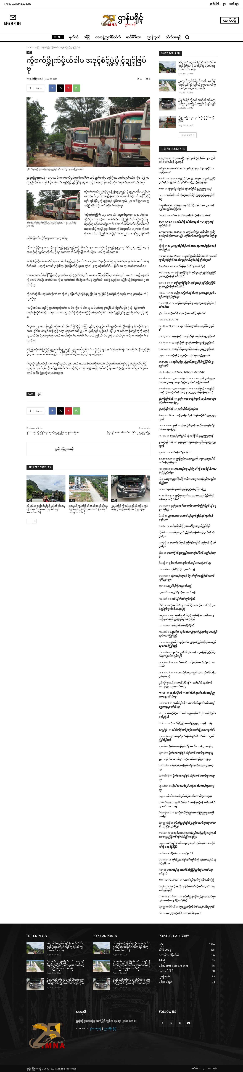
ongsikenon (165, 205)
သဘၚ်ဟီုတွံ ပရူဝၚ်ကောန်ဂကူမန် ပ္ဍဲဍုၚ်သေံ (193, 342)
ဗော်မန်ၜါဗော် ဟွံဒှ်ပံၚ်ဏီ (183, 598)
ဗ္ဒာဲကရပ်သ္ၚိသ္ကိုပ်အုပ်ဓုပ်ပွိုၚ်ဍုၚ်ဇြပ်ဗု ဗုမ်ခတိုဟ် (53, 432)
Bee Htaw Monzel (168, 879)
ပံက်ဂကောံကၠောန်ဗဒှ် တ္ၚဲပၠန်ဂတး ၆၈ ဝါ (191, 215)
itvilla (162, 692)
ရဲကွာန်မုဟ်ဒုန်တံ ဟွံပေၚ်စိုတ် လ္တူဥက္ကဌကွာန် (189, 188)
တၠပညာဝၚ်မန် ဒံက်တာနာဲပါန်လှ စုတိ (196, 906)
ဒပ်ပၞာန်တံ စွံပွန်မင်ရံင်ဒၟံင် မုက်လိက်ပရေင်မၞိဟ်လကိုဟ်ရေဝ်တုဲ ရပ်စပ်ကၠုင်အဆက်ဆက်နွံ (46, 509)
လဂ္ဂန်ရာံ (163, 729)
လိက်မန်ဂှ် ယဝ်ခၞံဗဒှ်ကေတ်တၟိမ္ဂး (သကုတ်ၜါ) (193, 729)
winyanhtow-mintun (170, 168)
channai (163, 361)
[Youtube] (188, 1023)
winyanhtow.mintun (170, 231)
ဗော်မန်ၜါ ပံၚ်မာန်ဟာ (188, 408)
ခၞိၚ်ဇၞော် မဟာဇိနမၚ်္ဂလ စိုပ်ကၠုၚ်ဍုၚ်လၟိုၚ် (128, 432)
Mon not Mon (166, 415)
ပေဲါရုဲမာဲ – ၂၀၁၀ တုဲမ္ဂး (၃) (180, 853)
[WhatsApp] (76, 88)
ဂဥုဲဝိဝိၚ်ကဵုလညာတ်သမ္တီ (182, 569)
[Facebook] (52, 88)
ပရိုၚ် (37, 47)
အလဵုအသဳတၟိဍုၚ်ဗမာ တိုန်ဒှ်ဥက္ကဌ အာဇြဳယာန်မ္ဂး (190, 723)
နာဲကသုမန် (95, 1028)
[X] (60, 88)
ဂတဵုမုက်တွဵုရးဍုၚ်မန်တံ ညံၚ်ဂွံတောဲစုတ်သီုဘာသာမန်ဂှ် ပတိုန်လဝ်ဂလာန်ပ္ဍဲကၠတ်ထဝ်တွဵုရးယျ (187, 235)
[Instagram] (171, 1023)
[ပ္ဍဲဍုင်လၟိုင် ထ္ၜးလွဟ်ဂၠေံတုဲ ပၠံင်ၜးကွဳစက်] (167, 122)
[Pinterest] (68, 88)
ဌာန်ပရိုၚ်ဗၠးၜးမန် (36, 78)
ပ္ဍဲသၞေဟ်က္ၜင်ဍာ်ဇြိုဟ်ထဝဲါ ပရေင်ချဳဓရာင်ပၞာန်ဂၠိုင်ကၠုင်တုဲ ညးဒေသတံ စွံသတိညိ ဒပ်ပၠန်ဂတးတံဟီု (88, 509)
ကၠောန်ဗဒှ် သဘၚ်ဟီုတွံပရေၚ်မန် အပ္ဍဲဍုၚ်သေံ (193, 336)
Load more (186, 135)
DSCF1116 (172, 319)
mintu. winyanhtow (170, 256)
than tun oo (165, 221)
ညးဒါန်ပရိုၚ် (110, 1028)
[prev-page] (29, 521)
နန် (160, 759)
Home (30, 47)
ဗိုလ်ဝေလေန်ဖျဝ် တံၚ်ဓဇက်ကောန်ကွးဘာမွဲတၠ (190, 746)
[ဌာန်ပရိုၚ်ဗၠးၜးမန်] (40, 449)
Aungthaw (164, 158)
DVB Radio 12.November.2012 (187, 372)
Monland (164, 266)
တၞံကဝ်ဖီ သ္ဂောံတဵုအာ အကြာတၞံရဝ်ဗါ (187, 313)
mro (161, 188)
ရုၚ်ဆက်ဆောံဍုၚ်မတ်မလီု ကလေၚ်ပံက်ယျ (190, 562)
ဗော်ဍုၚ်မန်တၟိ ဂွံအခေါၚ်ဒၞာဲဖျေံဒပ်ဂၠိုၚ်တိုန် (189, 526)
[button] (187, 37)
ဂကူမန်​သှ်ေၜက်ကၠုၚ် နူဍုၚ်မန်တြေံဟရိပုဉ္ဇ (185, 489)
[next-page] (34, 521)
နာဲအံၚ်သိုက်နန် (166, 398)
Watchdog (164, 272)
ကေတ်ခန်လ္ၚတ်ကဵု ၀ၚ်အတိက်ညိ (189, 266)
